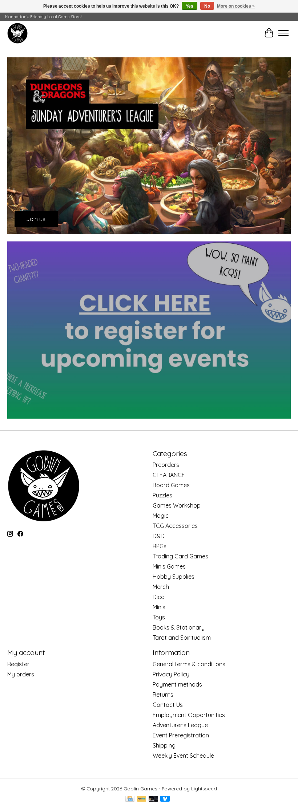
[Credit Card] (129, 799)
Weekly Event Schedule (183, 755)
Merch (161, 586)
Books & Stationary (179, 627)
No (207, 6)
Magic (161, 515)
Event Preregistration (181, 735)
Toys (159, 617)
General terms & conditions (189, 664)
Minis (159, 607)
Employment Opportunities (189, 715)
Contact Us (168, 704)
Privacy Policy (171, 674)
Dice (158, 597)
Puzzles (162, 495)
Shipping (164, 745)
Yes (189, 6)
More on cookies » (236, 6)
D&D (159, 536)
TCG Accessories (175, 525)
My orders (20, 674)
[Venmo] (165, 799)
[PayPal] (141, 799)
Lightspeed (204, 788)
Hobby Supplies (173, 576)
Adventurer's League (180, 725)
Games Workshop (177, 505)
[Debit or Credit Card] (153, 799)
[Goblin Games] (17, 33)
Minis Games (169, 566)
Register (18, 664)
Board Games (171, 485)
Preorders (166, 464)
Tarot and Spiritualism (182, 637)
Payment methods (177, 684)
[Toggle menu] (283, 33)
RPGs (159, 546)
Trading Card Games (180, 556)
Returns (163, 694)
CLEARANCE (169, 475)
